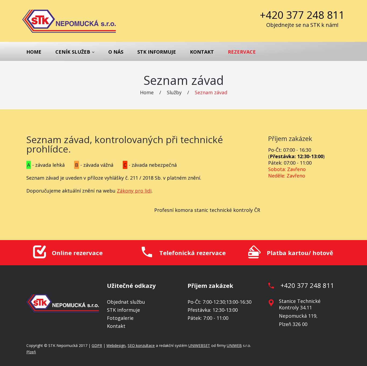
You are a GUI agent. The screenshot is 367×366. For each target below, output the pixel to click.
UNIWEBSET (199, 345)
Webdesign (115, 345)
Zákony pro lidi (134, 190)
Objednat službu (126, 302)
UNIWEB (234, 345)
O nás (115, 52)
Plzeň (31, 351)
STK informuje (156, 52)
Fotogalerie (120, 318)
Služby (174, 92)
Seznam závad (211, 92)
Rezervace (242, 52)
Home (33, 52)
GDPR (97, 345)
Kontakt (202, 52)
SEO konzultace (141, 345)
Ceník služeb (72, 52)
